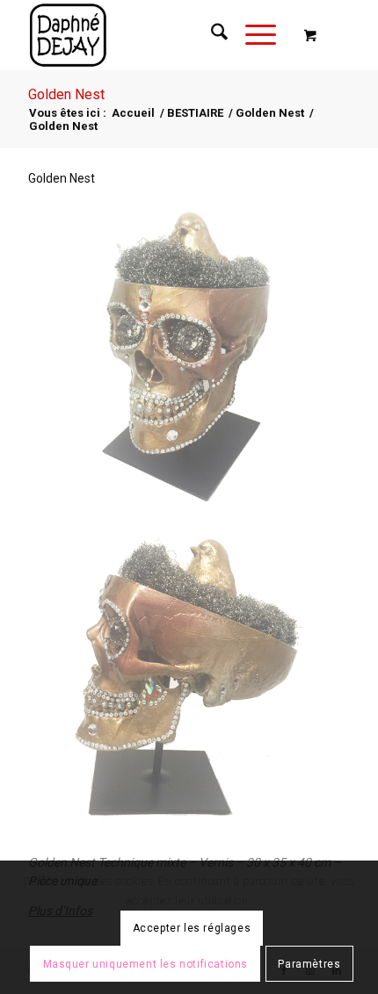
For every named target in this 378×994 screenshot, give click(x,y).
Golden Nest (66, 94)
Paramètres (309, 964)
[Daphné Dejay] (156, 35)
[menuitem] (210, 35)
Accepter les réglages (192, 928)
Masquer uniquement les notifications (146, 964)
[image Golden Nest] (189, 359)
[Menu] (252, 35)
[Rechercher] (210, 35)
